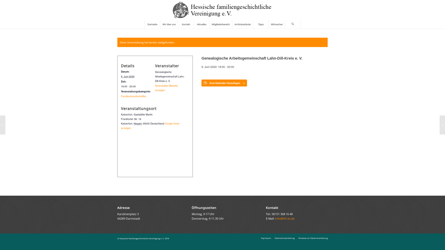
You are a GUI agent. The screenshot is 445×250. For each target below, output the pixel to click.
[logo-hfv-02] (222, 10)
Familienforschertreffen (133, 96)
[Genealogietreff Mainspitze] (2, 125)
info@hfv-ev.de (284, 218)
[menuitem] (152, 24)
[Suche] (293, 24)
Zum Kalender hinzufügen (224, 83)
